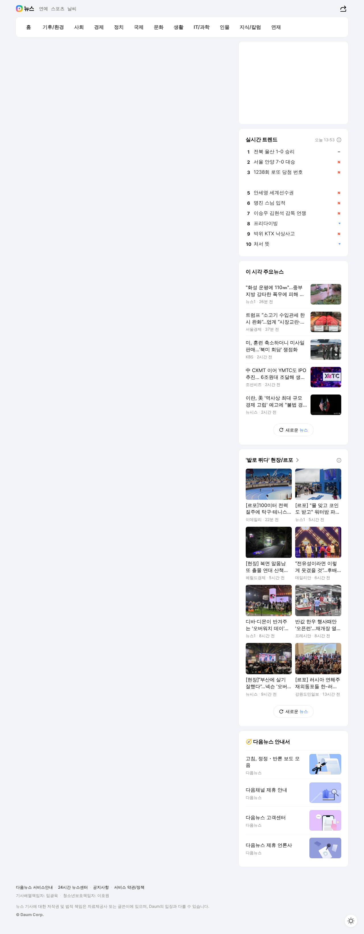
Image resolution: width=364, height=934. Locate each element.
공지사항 (101, 887)
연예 (43, 8)
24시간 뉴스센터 (73, 887)
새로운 (297, 430)
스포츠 (58, 8)
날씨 (71, 8)
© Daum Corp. (30, 914)
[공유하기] (342, 8)
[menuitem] (28, 27)
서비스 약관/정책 (129, 887)
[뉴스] (29, 8)
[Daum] (20, 8)
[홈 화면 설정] (351, 921)
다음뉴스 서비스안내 (34, 887)
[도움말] (339, 140)
